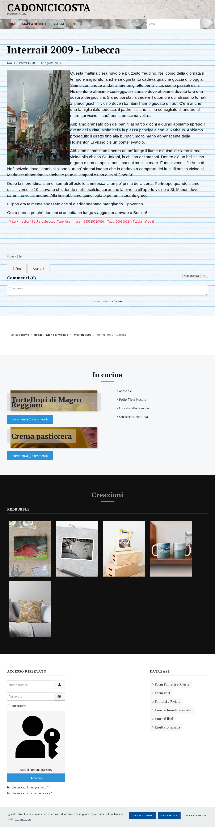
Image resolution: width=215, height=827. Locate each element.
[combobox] (173, 24)
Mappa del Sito (34, 24)
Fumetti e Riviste (167, 701)
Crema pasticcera (41, 436)
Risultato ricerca (167, 727)
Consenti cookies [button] (142, 815)
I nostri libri (164, 718)
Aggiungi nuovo (191, 275)
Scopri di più (23, 819)
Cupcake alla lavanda (134, 408)
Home (12, 24)
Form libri (162, 693)
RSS (204, 275)
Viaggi (58, 24)
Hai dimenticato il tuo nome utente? (29, 793)
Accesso (36, 778)
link (73, 24)
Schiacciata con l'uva (133, 417)
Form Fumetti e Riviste (172, 684)
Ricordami (19, 706)
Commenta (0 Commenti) (30, 419)
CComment (117, 301)
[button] (194, 815)
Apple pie (125, 391)
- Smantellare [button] (169, 815)
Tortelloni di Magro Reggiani (46, 402)
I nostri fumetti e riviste (173, 710)
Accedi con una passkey (36, 769)
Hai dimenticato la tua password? (28, 787)
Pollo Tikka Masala (132, 399)
